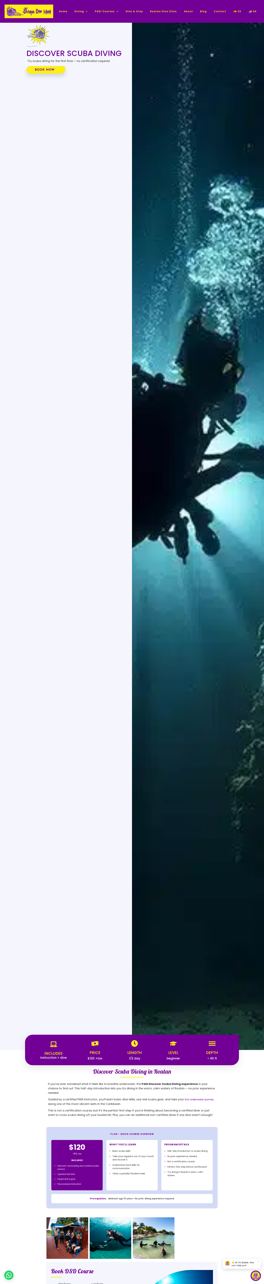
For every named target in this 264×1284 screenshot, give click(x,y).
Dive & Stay (134, 11)
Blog (203, 11)
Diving (79, 11)
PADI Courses (105, 11)
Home (63, 11)
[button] (8, 1275)
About (188, 11)
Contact (220, 11)
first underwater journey (199, 1099)
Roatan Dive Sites (163, 11)
